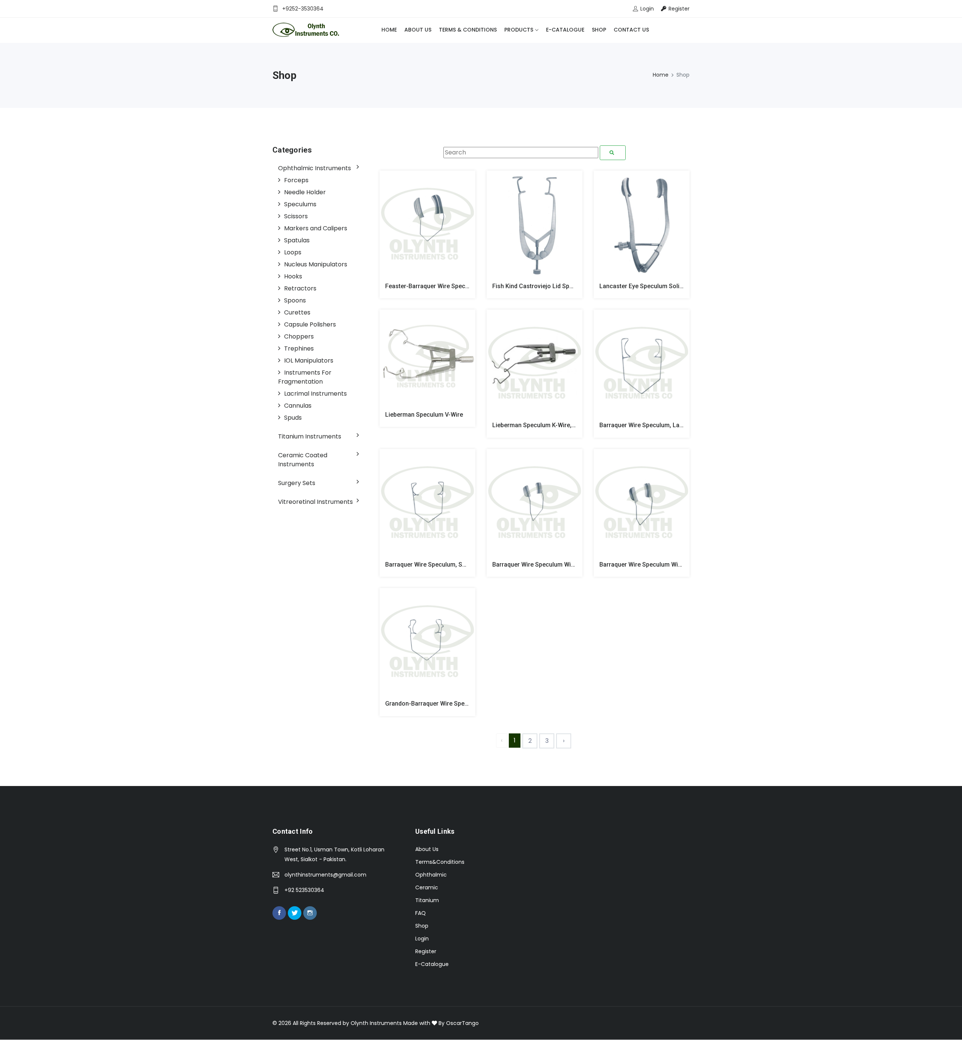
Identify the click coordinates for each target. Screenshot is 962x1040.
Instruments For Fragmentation (304, 377)
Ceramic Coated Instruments (302, 460)
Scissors (296, 216)
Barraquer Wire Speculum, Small (429, 564)
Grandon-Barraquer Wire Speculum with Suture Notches (462, 703)
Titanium (427, 900)
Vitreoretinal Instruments (315, 501)
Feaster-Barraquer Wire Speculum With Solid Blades (456, 286)
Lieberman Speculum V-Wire (424, 414)
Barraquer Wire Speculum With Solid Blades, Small (561, 564)
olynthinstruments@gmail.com (325, 874)
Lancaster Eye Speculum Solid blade (649, 286)
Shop (599, 29)
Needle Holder (305, 192)
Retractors (300, 288)
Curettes (297, 312)
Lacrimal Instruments (315, 393)
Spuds (293, 417)
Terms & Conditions (468, 29)
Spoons (295, 300)
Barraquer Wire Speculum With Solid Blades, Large (668, 564)
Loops (292, 252)
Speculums (300, 204)
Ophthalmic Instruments (314, 168)
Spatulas (297, 240)
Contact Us (631, 29)
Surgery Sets (296, 483)
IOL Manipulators (308, 360)
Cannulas (298, 405)
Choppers (299, 336)
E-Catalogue (565, 29)
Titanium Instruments (309, 436)
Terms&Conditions (439, 862)
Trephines (299, 348)
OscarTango (462, 1023)
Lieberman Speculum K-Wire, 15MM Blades (551, 425)
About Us (417, 29)
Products (518, 29)
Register (425, 951)
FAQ (420, 913)
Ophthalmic (431, 874)
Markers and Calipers (315, 228)
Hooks (293, 276)
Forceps (296, 180)
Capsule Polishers (310, 324)
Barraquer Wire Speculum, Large (644, 425)
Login (422, 938)
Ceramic (426, 887)
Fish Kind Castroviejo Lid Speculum (541, 286)
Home (389, 29)
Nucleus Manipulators (315, 264)
